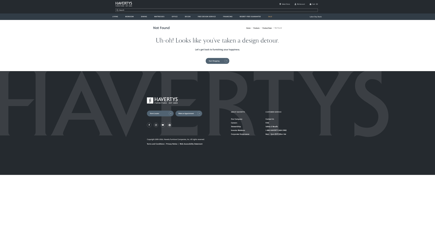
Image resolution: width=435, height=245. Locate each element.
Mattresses (159, 17)
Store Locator (154, 113)
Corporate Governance (240, 134)
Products (256, 28)
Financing (227, 17)
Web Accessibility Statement (191, 144)
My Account (301, 4)
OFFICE (175, 17)
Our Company (236, 119)
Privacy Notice (171, 144)
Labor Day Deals (316, 17)
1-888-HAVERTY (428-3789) (276, 130)
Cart (315, 4)
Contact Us (270, 119)
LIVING (115, 17)
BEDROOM (129, 17)
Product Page (267, 28)
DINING (144, 17)
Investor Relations (238, 130)
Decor (187, 17)
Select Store (286, 4)
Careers (234, 122)
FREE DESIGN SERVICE (207, 17)
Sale (270, 17)
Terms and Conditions (155, 144)
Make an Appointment (186, 113)
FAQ (267, 122)
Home (248, 28)
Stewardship (236, 126)
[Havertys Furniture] (162, 103)
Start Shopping (214, 61)
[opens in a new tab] (149, 126)
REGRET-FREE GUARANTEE (250, 17)
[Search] (117, 10)
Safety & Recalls (272, 126)
